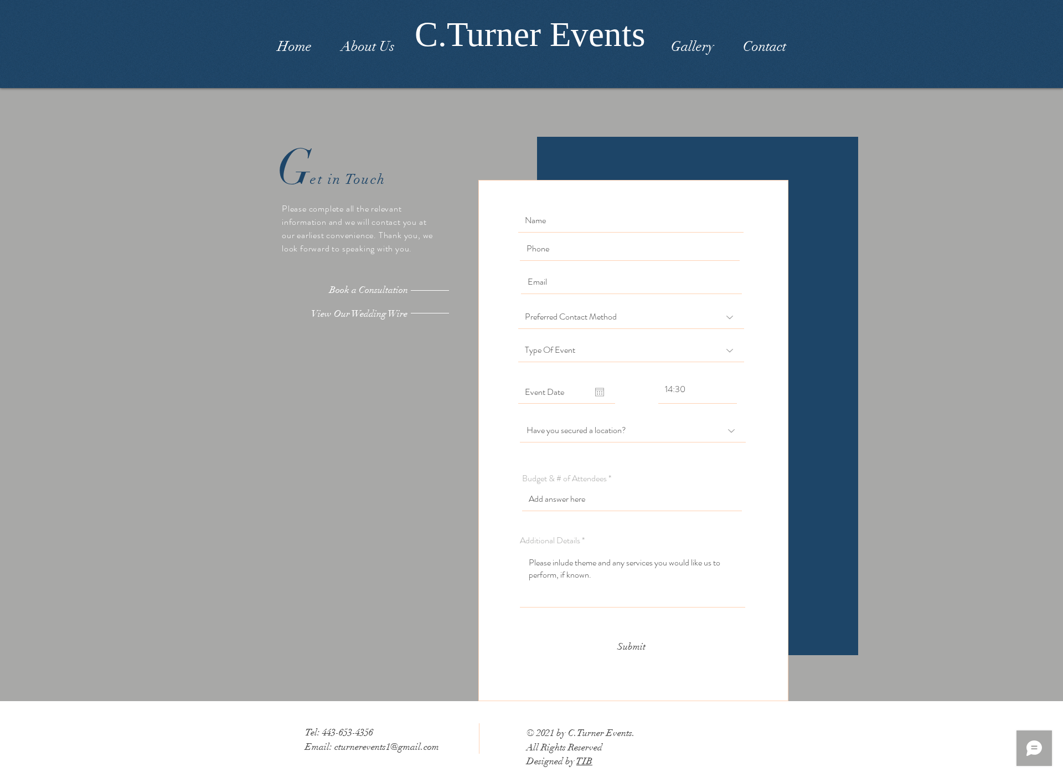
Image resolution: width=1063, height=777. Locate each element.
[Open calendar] (599, 392)
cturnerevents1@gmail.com (386, 747)
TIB (584, 761)
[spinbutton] (697, 389)
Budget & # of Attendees (564, 478)
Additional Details (550, 540)
